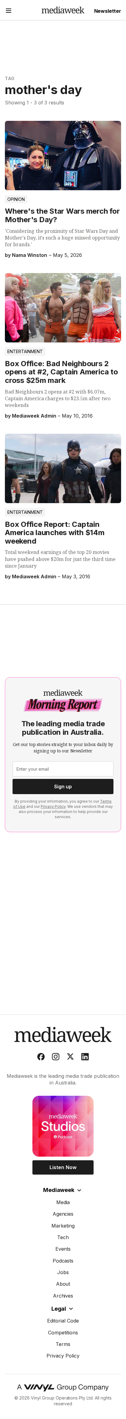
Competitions (63, 1333)
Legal (58, 1308)
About (63, 1284)
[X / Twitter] (70, 1058)
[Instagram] (55, 1058)
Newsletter (107, 11)
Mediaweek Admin (34, 416)
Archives (63, 1296)
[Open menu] (8, 11)
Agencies (63, 1214)
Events (63, 1249)
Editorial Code (63, 1321)
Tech (63, 1237)
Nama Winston (29, 255)
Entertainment (25, 351)
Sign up (63, 786)
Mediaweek (58, 1190)
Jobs (63, 1272)
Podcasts (63, 1261)
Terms (63, 1344)
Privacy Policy (53, 806)
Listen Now (63, 1167)
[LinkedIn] (85, 1058)
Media (63, 1202)
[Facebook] (41, 1058)
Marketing (63, 1226)
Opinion (16, 199)
